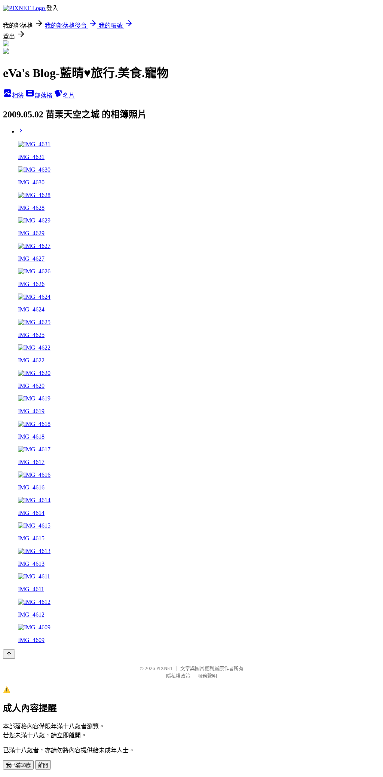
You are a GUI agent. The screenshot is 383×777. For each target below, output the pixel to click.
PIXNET (164, 668)
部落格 (44, 95)
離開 (43, 765)
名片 (69, 95)
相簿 (18, 95)
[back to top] (9, 654)
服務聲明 (207, 676)
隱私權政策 (178, 676)
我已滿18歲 (18, 765)
